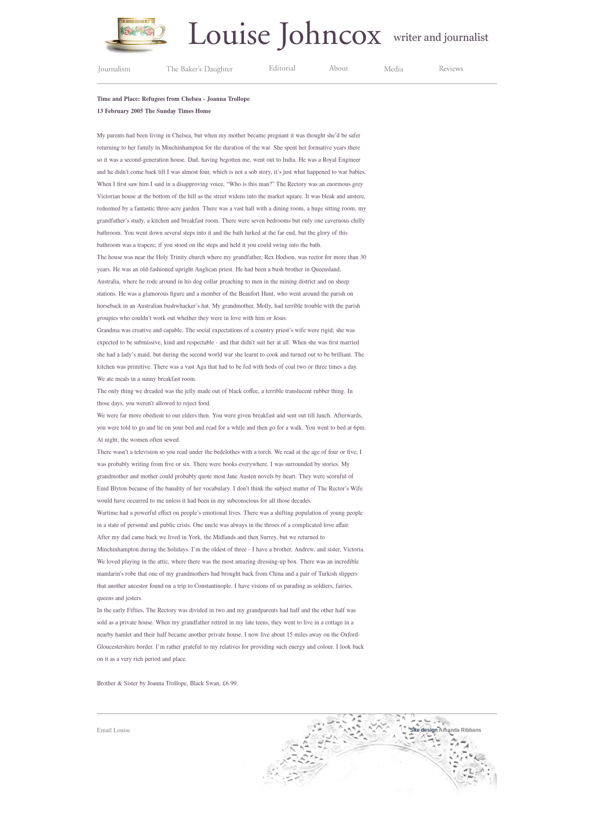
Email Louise (113, 730)
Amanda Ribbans (460, 730)
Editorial (291, 70)
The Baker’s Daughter (210, 70)
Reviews (444, 70)
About (342, 70)
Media (393, 70)
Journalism (127, 70)
